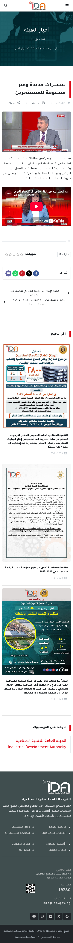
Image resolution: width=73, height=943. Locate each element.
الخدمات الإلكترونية (54, 833)
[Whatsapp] (15, 273)
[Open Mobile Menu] (67, 5)
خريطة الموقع (57, 827)
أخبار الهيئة (39, 48)
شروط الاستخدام (50, 937)
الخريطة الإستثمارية (17, 833)
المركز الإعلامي (21, 844)
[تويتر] (59, 916)
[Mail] (8, 273)
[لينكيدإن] (50, 916)
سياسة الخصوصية (25, 937)
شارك (12, 103)
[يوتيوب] (34, 916)
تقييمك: (30, 254)
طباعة (36, 103)
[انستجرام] (42, 916)
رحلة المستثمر (21, 827)
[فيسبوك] (67, 916)
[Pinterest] (22, 273)
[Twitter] (29, 273)
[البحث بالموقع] (5, 6)
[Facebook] (36, 273)
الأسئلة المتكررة (56, 844)
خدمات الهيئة (57, 850)
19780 (65, 890)
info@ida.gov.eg (57, 903)
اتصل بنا (24, 850)
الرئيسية (52, 48)
